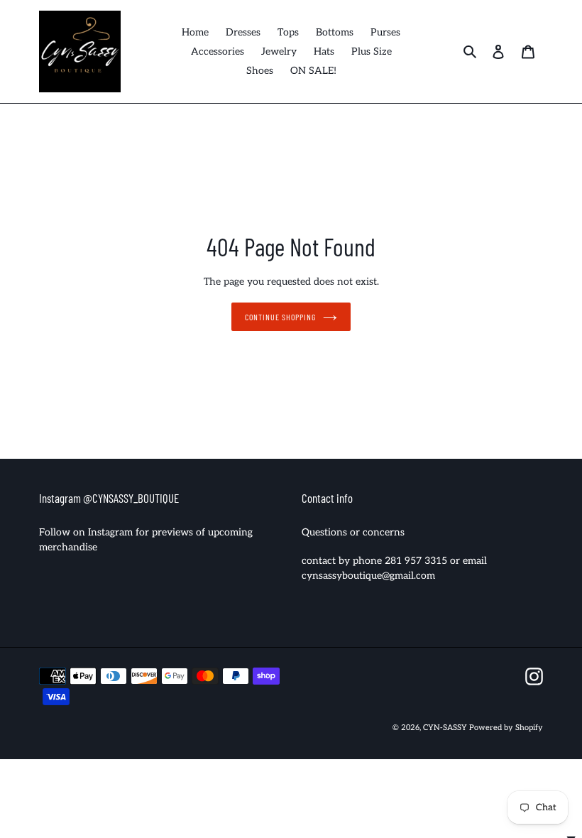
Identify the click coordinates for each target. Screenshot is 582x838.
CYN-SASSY (446, 727)
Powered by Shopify (506, 727)
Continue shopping (280, 317)
